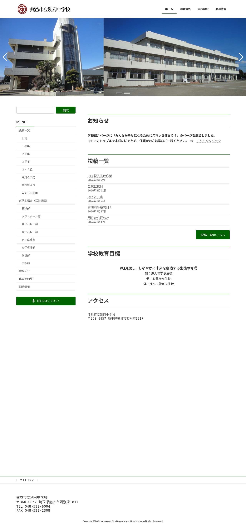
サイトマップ (27, 479)
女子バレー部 (30, 232)
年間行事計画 (30, 193)
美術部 (26, 263)
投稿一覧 (24, 130)
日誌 (24, 138)
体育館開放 (25, 278)
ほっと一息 (95, 197)
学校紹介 (24, 270)
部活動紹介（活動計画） (34, 200)
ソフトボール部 (31, 216)
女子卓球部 (28, 247)
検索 (66, 110)
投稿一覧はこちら (213, 235)
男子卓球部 (28, 239)
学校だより (28, 185)
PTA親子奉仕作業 (100, 176)
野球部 (26, 208)
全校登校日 (95, 186)
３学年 (26, 161)
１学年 (26, 146)
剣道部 (26, 255)
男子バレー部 (30, 224)
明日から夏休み (98, 218)
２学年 (26, 153)
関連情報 (24, 286)
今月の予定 (28, 177)
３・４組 (27, 169)
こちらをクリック (208, 141)
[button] (119, 93)
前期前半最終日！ (100, 207)
